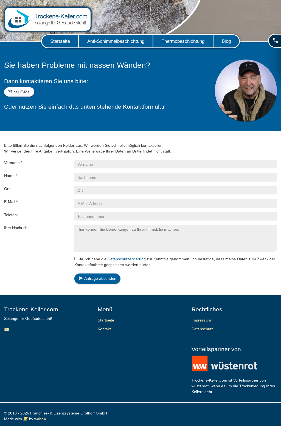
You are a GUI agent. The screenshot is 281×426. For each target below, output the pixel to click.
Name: (10, 175)
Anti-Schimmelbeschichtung (115, 41)
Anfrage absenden (97, 278)
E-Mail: (11, 201)
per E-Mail (19, 91)
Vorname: (13, 162)
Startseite (60, 41)
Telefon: (11, 215)
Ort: (7, 189)
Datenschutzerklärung (127, 259)
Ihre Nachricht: (17, 227)
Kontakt (104, 329)
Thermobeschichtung (183, 41)
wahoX (40, 419)
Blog (226, 41)
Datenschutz (202, 329)
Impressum (201, 320)
